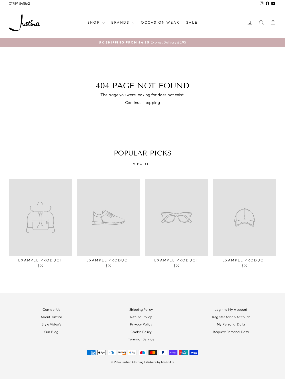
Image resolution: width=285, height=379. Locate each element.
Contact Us (51, 309)
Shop (94, 22)
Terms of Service (141, 339)
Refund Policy (141, 317)
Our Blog (51, 332)
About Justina (51, 317)
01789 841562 (19, 3)
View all (142, 164)
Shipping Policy (141, 309)
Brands (121, 22)
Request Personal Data (231, 332)
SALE (191, 22)
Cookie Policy (141, 332)
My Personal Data (231, 324)
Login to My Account (231, 309)
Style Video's (51, 324)
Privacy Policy (141, 324)
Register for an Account (231, 317)
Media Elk (167, 362)
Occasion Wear (160, 22)
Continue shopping (142, 102)
